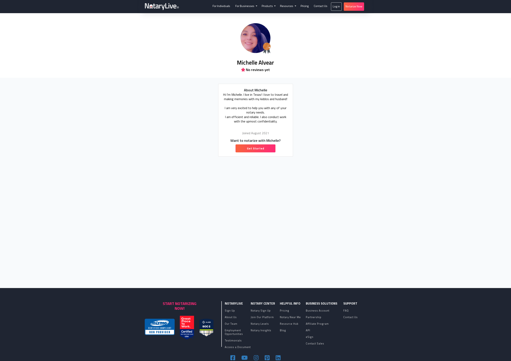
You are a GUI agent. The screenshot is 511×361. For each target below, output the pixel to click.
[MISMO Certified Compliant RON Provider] (160, 327)
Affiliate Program (317, 323)
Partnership (313, 317)
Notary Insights (261, 330)
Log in (336, 6)
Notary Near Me (290, 317)
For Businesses (245, 6)
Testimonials (233, 340)
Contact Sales (315, 343)
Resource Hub (289, 323)
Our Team (231, 323)
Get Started (255, 148)
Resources (287, 6)
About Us (231, 317)
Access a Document (238, 347)
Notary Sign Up (261, 310)
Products (267, 6)
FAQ (346, 310)
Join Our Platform (262, 317)
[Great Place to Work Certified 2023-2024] (186, 328)
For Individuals (221, 6)
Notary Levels (260, 323)
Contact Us (320, 6)
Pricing (305, 6)
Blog (283, 330)
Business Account (317, 310)
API (308, 330)
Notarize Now (354, 6)
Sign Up (230, 310)
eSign (309, 337)
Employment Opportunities (234, 332)
